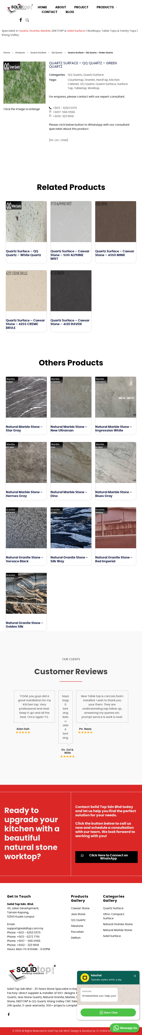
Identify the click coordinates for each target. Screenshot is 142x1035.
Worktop (93, 88)
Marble (45, 30)
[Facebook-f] (8, 1014)
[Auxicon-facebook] (20, 20)
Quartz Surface (38, 53)
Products (20, 53)
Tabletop (80, 88)
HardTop (102, 79)
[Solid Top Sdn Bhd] (19, 9)
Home (6, 53)
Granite (34, 30)
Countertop (75, 79)
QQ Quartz (57, 53)
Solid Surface (76, 30)
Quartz (23, 30)
